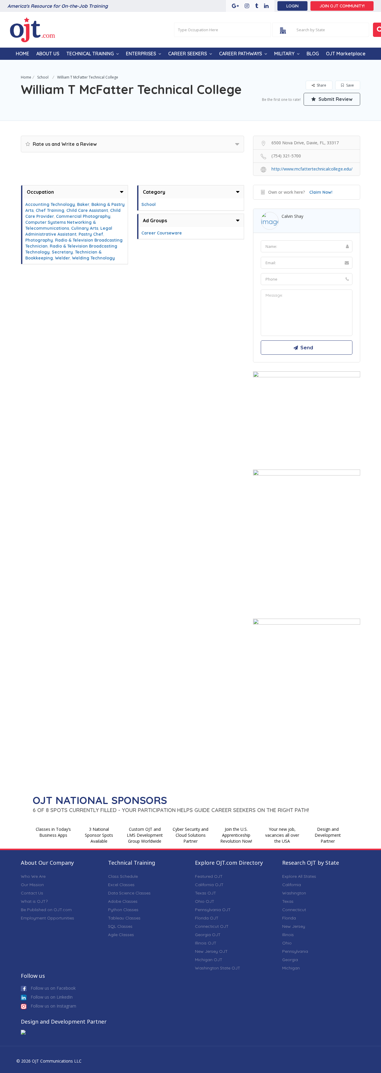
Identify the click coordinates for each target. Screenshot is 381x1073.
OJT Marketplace (346, 54)
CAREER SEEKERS (187, 54)
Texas (287, 901)
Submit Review (334, 99)
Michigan (291, 968)
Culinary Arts (84, 228)
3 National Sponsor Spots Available (99, 835)
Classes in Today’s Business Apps (53, 832)
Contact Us (32, 893)
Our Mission (32, 884)
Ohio (287, 943)
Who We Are (33, 876)
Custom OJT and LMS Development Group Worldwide (145, 835)
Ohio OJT (204, 901)
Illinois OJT (205, 943)
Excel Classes (121, 884)
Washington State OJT (217, 968)
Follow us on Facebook (52, 988)
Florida (289, 918)
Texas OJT (205, 893)
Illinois (288, 934)
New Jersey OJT (211, 951)
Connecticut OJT (212, 926)
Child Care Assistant (87, 210)
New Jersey (293, 926)
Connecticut (294, 909)
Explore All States (299, 876)
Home (26, 77)
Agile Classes (121, 934)
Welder (62, 258)
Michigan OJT (208, 959)
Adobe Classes (123, 901)
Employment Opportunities (47, 918)
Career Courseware (161, 233)
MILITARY (284, 54)
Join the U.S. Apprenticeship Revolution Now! (236, 835)
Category (154, 192)
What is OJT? (34, 901)
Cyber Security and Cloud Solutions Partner (190, 835)
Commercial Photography (83, 216)
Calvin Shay (292, 216)
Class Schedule (123, 876)
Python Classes (123, 909)
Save (349, 85)
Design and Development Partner (328, 835)
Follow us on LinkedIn (51, 997)
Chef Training (50, 210)
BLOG (313, 54)
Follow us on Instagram (52, 1006)
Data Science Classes (129, 893)
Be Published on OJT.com (46, 909)
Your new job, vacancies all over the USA (282, 835)
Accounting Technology (50, 204)
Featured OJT (209, 876)
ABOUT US (47, 54)
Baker (83, 204)
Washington (294, 893)
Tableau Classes (124, 918)
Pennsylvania (295, 951)
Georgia (290, 959)
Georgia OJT (208, 934)
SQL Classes (120, 926)
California (291, 884)
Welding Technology (93, 258)
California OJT (209, 884)
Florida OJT (206, 918)
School (43, 77)
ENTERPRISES (141, 54)
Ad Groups (155, 220)
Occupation (40, 192)
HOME (22, 54)
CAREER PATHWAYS (240, 54)
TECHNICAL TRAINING (90, 54)
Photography (39, 240)
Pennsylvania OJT (213, 909)
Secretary (62, 252)
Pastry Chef (91, 234)
